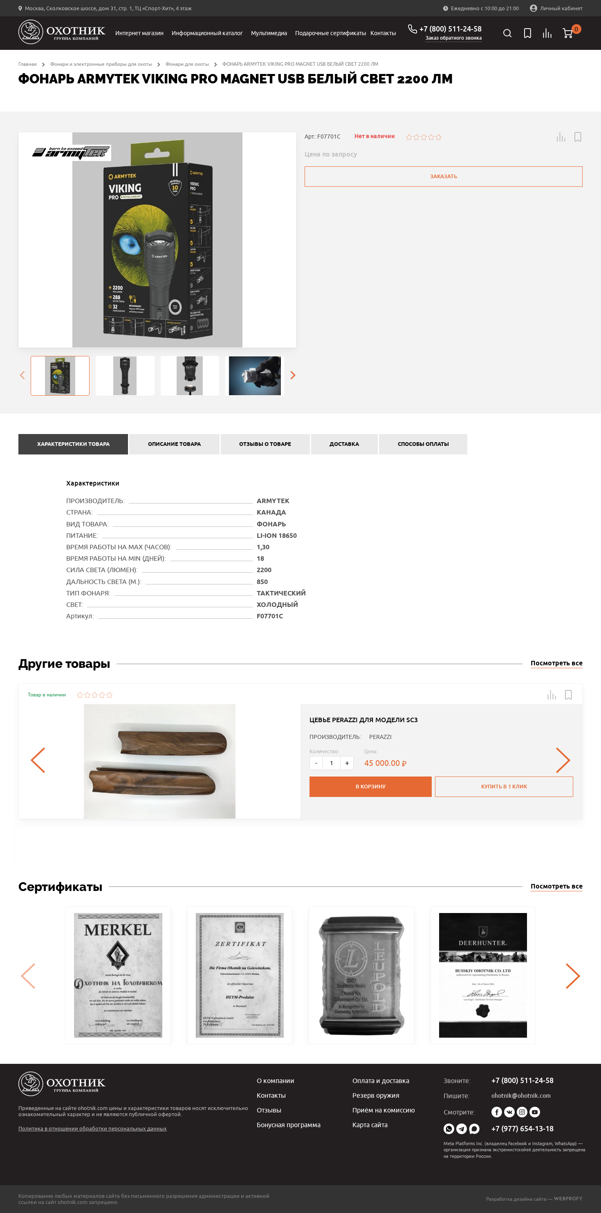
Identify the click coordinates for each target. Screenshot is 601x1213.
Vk (509, 1112)
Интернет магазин (139, 33)
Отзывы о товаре (265, 444)
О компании (275, 1080)
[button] (561, 137)
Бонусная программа (289, 1124)
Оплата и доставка (380, 1080)
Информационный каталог (207, 33)
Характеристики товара (73, 444)
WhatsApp (449, 1128)
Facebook (496, 1112)
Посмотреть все (557, 663)
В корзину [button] (371, 786)
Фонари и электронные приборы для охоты (101, 64)
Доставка (344, 444)
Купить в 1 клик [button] (504, 786)
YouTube (534, 1112)
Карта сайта (370, 1124)
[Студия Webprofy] (568, 1199)
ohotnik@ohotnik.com (521, 1095)
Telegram (461, 1128)
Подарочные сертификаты (330, 33)
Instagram (522, 1112)
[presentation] (22, 376)
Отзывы (269, 1110)
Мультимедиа (269, 33)
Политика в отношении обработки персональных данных (92, 1128)
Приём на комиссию (383, 1110)
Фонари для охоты (187, 64)
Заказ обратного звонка (454, 38)
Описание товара (174, 444)
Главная (27, 64)
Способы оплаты (423, 444)
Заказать (443, 176)
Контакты (383, 33)
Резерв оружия (375, 1095)
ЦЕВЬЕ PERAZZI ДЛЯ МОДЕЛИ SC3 (363, 720)
